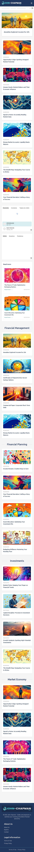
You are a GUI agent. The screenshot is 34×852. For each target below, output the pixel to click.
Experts (6, 829)
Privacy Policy (8, 843)
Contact (6, 832)
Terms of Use (8, 840)
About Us (6, 827)
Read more (8, 289)
